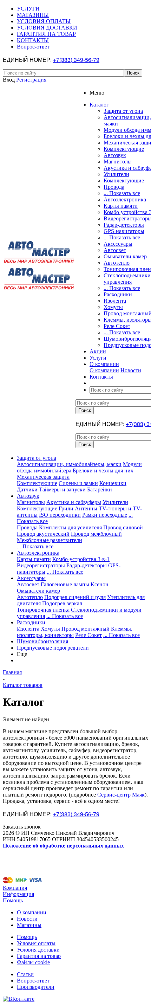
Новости (130, 370)
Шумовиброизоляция (42, 641)
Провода (114, 187)
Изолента (115, 301)
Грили (66, 508)
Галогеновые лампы (65, 584)
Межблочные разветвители (49, 540)
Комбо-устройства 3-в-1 (81, 559)
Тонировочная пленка (43, 610)
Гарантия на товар (39, 956)
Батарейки (99, 489)
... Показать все (122, 193)
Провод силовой (123, 527)
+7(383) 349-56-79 (76, 60)
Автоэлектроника (125, 199)
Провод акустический (43, 534)
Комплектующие (124, 149)
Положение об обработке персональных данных (63, 846)
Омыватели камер (125, 256)
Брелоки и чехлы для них (103, 470)
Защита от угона (123, 111)
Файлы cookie (33, 962)
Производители (35, 987)
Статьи (25, 974)
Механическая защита (43, 477)
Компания (15, 888)
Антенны (86, 508)
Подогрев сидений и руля (75, 597)
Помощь (13, 900)
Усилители (116, 174)
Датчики (27, 489)
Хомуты (113, 307)
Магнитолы (118, 162)
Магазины (29, 925)
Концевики (112, 483)
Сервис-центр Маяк (121, 795)
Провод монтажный (85, 629)
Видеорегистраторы (41, 565)
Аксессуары (118, 244)
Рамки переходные (104, 515)
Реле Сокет (117, 326)
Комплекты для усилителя (70, 527)
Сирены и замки (78, 483)
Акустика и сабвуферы (73, 502)
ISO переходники (60, 515)
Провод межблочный (96, 534)
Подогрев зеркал (62, 603)
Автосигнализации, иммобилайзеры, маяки (69, 464)
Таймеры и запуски (62, 489)
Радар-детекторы (124, 225)
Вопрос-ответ (33, 981)
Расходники (118, 294)
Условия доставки (38, 950)
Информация (18, 894)
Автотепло (117, 263)
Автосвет (115, 250)
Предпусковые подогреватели (53, 648)
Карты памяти (121, 206)
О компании (104, 370)
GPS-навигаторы (124, 231)
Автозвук (115, 155)
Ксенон (100, 584)
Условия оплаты (36, 943)
